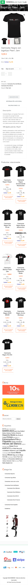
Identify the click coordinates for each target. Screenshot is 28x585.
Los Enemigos (5, 452)
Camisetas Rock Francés (13, 500)
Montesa (4, 455)
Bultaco (4, 433)
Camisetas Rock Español (11, 504)
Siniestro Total (10, 461)
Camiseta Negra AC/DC (7, 354)
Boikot (22, 431)
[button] (24, 14)
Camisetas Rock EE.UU (7, 85)
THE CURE (17, 461)
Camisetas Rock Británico (13, 492)
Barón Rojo (17, 431)
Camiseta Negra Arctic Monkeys (20, 313)
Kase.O (12, 446)
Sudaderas (7, 508)
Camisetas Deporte (10, 473)
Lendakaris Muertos (8, 450)
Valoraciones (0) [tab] (14, 105)
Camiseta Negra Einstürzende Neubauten (20, 182)
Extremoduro (8, 439)
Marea (18, 453)
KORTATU (6, 448)
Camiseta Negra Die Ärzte (7, 225)
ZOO (11, 463)
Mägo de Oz (16, 455)
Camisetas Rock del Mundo (14, 84)
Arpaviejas (14, 429)
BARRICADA (8, 431)
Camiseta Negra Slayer (7, 181)
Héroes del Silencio (11, 443)
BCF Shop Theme (10, 582)
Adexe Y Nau (8, 429)
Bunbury (9, 433)
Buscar (18, 418)
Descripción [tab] (14, 97)
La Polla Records (16, 448)
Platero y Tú (5, 459)
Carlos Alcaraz (16, 433)
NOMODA (10, 2)
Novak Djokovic (10, 457)
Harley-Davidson (16, 442)
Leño (17, 450)
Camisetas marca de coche (12, 481)
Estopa (10, 437)
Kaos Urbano (6, 446)
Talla (2, 69)
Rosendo (12, 459)
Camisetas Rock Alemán (13, 488)
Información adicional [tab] (14, 101)
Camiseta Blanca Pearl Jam (7, 269)
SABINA (17, 459)
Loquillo (22, 450)
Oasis (15, 457)
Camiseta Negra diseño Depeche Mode (20, 270)
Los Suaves (12, 453)
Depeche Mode (8, 435)
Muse (10, 455)
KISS (16, 446)
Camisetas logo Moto (10, 477)
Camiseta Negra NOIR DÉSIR (7, 313)
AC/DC (4, 429)
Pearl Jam (8, 88)
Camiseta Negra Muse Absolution (20, 225)
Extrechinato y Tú (16, 437)
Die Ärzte (18, 435)
